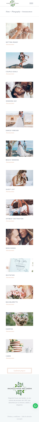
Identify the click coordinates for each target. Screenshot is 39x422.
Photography (16, 11)
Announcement (10, 44)
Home (8, 11)
